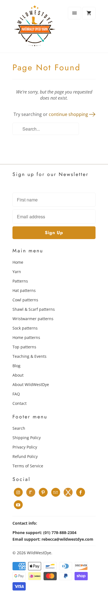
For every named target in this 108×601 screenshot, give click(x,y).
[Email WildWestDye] (55, 492)
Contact (19, 403)
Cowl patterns (25, 299)
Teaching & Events (29, 356)
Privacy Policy (24, 447)
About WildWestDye (30, 384)
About (18, 375)
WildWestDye (39, 552)
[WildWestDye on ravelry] (30, 492)
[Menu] (74, 13)
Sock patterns (25, 328)
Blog (16, 365)
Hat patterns (24, 290)
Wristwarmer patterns (32, 318)
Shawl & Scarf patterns (33, 309)
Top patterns (24, 346)
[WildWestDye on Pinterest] (43, 492)
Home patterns (26, 337)
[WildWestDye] (34, 28)
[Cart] (89, 13)
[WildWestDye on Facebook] (80, 492)
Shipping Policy (26, 437)
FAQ (16, 394)
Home (17, 262)
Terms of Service (27, 465)
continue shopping (69, 114)
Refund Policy (25, 456)
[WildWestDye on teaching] (68, 492)
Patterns (20, 281)
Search (18, 428)
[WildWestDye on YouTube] (18, 504)
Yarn (16, 271)
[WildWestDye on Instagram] (18, 492)
